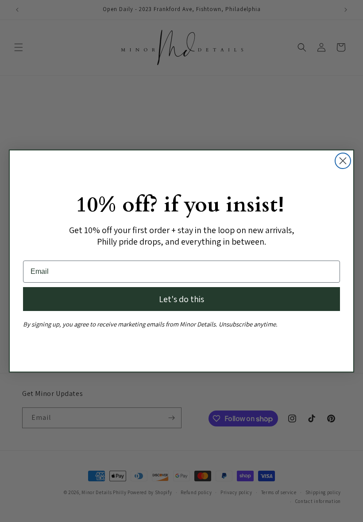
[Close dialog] (343, 161)
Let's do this (181, 299)
